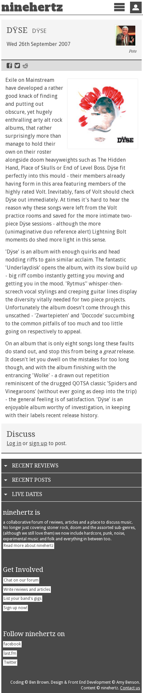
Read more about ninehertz (29, 545)
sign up (38, 443)
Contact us (130, 688)
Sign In (136, 7)
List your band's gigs (23, 598)
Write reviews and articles (27, 589)
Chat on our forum (21, 580)
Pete (132, 51)
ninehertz (32, 7)
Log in (14, 443)
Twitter (17, 65)
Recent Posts (31, 480)
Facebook (9, 65)
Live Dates (27, 494)
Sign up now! (15, 608)
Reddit (25, 65)
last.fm (10, 653)
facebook (12, 644)
